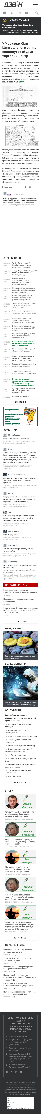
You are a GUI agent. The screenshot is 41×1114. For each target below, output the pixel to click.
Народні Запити (16, 585)
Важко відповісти (14, 776)
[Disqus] (20, 219)
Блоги (20, 819)
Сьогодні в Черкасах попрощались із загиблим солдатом (17, 524)
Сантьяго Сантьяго (17, 475)
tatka (10, 493)
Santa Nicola (13, 531)
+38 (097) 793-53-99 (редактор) (21, 1040)
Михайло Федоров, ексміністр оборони (22, 736)
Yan (9, 512)
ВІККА (21, 82)
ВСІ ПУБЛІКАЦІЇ (20, 938)
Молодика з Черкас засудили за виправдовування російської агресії (17, 505)
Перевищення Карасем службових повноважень (18, 600)
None (10, 449)
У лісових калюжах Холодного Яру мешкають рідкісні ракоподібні (20, 486)
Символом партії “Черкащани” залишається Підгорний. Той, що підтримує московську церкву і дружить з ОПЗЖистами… (19, 925)
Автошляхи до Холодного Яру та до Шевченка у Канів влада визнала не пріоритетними (19, 814)
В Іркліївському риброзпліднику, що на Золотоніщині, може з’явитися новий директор (17, 466)
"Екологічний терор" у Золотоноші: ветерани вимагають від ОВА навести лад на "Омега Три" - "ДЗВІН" (19, 577)
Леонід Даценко (27, 819)
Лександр (12, 545)
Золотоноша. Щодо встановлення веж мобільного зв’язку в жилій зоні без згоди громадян (20, 610)
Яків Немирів (26, 874)
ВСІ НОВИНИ (20, 402)
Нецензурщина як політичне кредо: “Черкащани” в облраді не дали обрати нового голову (19, 897)
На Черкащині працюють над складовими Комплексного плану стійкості (19, 442)
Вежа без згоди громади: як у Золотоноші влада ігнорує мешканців (20, 591)
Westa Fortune (14, 435)
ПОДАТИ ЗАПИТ (20, 621)
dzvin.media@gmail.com (18, 1036)
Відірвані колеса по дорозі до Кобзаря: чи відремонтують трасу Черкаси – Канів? (20, 841)
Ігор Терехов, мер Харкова (17, 755)
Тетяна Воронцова (28, 847)
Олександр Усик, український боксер (21, 746)
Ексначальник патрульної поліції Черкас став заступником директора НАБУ (20, 555)
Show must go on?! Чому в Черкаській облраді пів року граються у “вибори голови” (17, 869)
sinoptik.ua (27, 1108)
